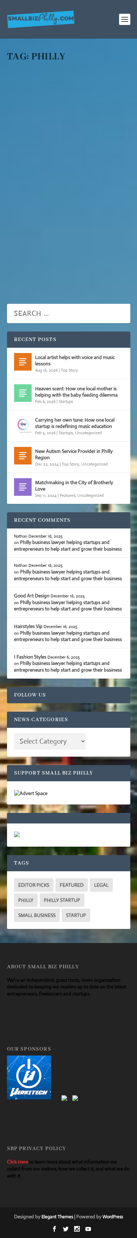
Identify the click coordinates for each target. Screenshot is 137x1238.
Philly (25, 900)
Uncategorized (90, 177)
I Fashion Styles (30, 657)
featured (72, 885)
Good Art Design (32, 595)
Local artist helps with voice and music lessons (75, 360)
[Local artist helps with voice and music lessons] (23, 362)
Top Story (69, 370)
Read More (37, 272)
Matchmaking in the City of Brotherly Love (74, 485)
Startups (68, 177)
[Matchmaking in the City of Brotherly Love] (23, 487)
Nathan (26, 177)
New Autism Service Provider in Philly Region (74, 454)
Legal (101, 885)
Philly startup (62, 900)
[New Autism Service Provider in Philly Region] (23, 455)
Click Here (17, 1162)
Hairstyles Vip (28, 626)
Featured (67, 495)
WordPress (113, 1217)
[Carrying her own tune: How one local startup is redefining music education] (23, 424)
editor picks (33, 885)
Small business (37, 915)
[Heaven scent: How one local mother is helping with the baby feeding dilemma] (23, 393)
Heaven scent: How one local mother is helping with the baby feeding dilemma (76, 391)
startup (76, 915)
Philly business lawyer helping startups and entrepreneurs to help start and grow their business (63, 122)
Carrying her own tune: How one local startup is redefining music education (75, 423)
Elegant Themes (57, 1217)
